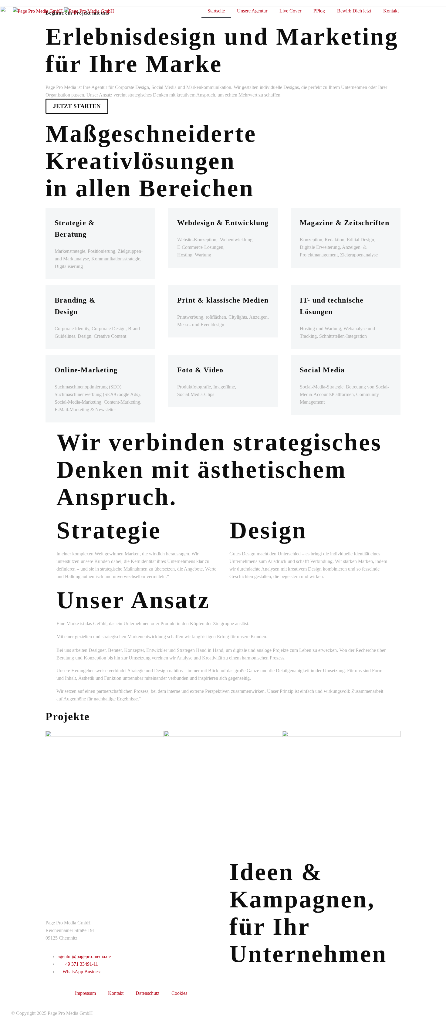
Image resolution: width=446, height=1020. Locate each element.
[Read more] (425, 10)
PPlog (319, 10)
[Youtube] (190, 11)
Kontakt (391, 10)
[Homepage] (63, 10)
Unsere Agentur (252, 10)
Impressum (85, 993)
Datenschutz (147, 993)
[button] (411, 11)
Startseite (216, 10)
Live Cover (290, 10)
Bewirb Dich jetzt (354, 10)
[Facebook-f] (160, 11)
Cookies (179, 993)
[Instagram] (175, 11)
